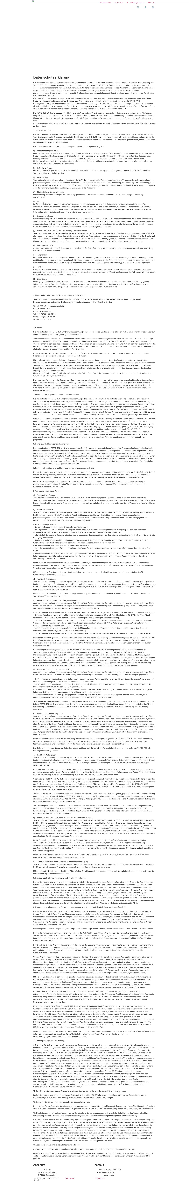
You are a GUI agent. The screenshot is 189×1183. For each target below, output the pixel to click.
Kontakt (151, 2)
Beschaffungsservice (135, 2)
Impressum (100, 1178)
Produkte (118, 2)
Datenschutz (70, 1178)
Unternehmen (105, 2)
